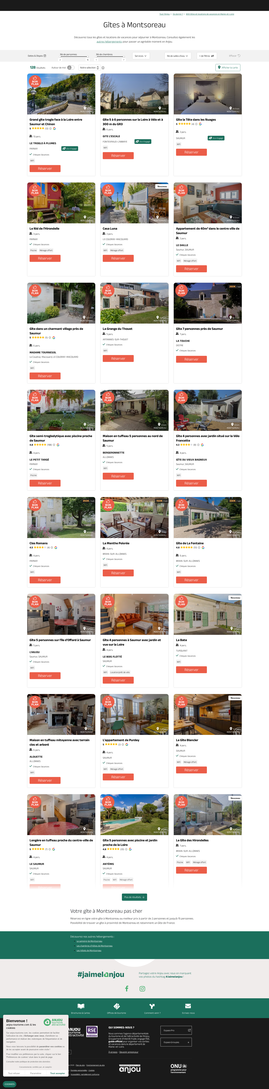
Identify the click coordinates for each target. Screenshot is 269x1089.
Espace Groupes (171, 1042)
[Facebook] (127, 989)
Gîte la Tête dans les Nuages (196, 119)
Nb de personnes (68, 54)
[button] (9, 1084)
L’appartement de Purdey (121, 740)
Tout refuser (14, 1073)
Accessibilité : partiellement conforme (85, 1074)
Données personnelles (79, 1070)
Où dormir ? (178, 14)
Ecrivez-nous (188, 1013)
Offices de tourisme (116, 1013)
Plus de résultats (133, 897)
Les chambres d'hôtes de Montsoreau (95, 945)
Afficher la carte (230, 67)
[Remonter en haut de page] (263, 1083)
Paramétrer (35, 1073)
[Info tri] (103, 67)
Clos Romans (39, 543)
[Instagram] (142, 989)
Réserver (45, 168)
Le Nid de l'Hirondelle (44, 228)
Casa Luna (110, 228)
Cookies (91, 1070)
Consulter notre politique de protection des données (28, 1062)
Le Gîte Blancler (187, 740)
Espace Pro (169, 1030)
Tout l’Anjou (164, 14)
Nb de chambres (104, 54)
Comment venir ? (152, 1013)
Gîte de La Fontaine (190, 543)
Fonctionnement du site (95, 1065)
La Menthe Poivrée (116, 543)
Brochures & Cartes (80, 1013)
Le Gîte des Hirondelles (192, 840)
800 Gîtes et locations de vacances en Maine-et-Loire (210, 14)
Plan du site (80, 1065)
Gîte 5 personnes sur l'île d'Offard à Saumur (60, 640)
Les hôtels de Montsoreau (89, 950)
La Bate (181, 640)
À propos (113, 1052)
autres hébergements (109, 41)
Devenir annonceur (128, 1052)
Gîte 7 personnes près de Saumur (199, 328)
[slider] (60, 56)
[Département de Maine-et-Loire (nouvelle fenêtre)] (129, 1069)
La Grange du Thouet (117, 328)
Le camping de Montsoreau (89, 941)
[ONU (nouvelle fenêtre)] (178, 1068)
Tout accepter (57, 1073)
